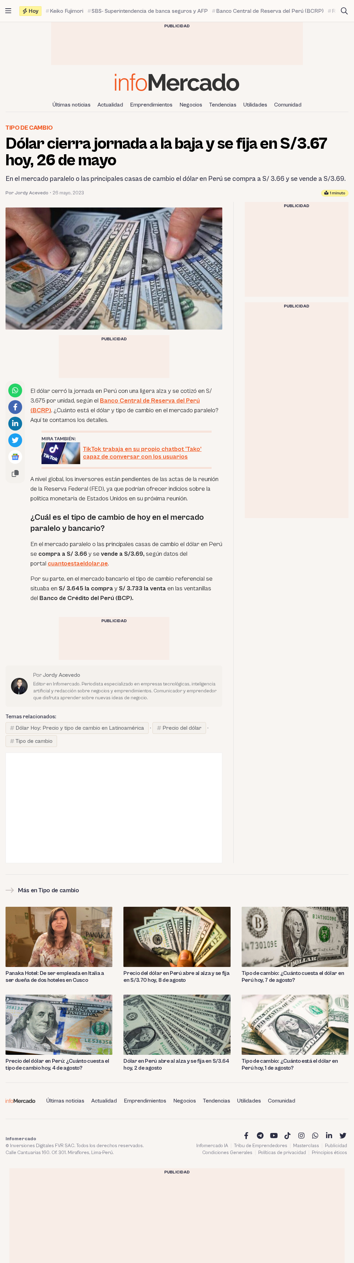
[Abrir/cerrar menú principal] (8, 11)
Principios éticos (329, 1152)
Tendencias (222, 105)
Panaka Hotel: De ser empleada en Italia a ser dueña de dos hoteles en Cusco (55, 976)
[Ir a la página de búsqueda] (344, 11)
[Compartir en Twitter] (15, 440)
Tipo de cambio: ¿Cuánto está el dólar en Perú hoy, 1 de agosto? (290, 1064)
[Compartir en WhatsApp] (15, 390)
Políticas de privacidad (282, 1152)
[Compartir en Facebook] (15, 407)
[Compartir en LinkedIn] (15, 424)
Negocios (190, 105)
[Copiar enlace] (15, 473)
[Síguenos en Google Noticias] (15, 457)
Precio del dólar (182, 728)
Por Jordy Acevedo (27, 193)
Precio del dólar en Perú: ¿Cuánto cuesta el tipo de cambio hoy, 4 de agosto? (57, 1064)
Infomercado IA (212, 1146)
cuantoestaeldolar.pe (78, 563)
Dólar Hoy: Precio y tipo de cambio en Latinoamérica (80, 728)
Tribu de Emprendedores (260, 1146)
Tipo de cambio (29, 127)
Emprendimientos (151, 105)
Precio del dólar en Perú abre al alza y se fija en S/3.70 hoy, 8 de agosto (176, 976)
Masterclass (306, 1146)
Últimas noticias (72, 105)
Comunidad (287, 105)
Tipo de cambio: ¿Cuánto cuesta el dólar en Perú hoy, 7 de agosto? (293, 976)
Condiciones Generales (227, 1152)
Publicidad (336, 1146)
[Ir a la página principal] (177, 82)
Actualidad (110, 105)
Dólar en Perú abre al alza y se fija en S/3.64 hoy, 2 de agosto (176, 1064)
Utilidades (255, 105)
